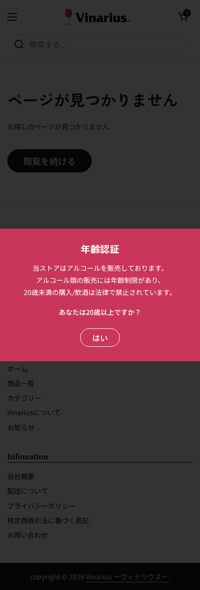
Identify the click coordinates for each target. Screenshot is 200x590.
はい (100, 337)
